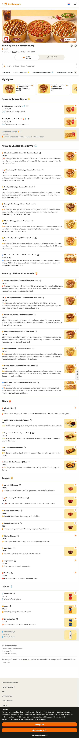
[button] (11, 3)
